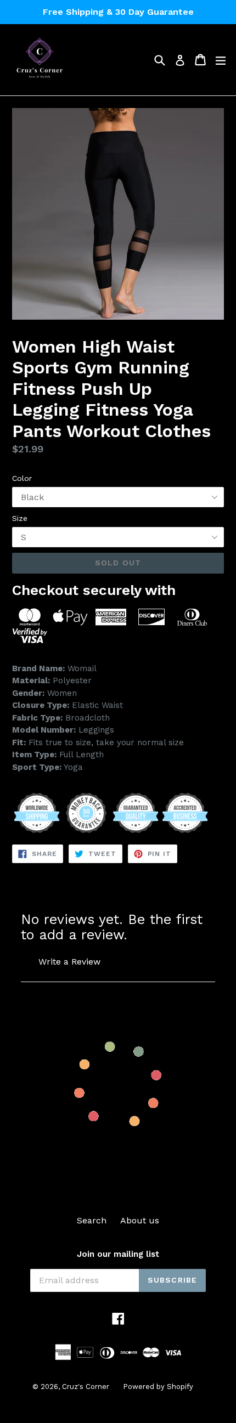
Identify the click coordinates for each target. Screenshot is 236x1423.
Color (22, 478)
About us (139, 1220)
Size (19, 518)
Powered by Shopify (158, 1386)
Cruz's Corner (85, 1386)
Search (91, 1220)
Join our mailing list (118, 1254)
